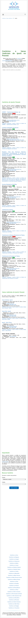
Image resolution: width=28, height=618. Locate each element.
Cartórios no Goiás (14, 571)
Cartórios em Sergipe (14, 605)
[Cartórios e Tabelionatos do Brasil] (3, 14)
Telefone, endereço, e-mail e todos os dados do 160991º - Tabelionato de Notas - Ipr (14, 124)
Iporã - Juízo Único (7, 322)
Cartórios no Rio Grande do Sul (14, 595)
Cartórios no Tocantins (14, 607)
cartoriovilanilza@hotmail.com (13, 196)
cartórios (19, 58)
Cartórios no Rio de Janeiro (14, 591)
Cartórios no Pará (14, 581)
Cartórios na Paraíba (14, 583)
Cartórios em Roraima (14, 599)
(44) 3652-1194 (12, 140)
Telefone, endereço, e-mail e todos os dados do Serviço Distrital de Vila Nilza (14, 206)
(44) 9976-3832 (20, 140)
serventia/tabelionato (7, 60)
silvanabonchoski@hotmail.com (13, 169)
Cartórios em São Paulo (14, 603)
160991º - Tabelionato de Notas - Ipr (11, 112)
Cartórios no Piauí (14, 589)
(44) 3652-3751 (12, 223)
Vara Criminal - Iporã (7, 300)
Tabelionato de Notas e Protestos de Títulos (13, 235)
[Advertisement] (14, 35)
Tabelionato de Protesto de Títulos (11, 256)
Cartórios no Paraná (14, 585)
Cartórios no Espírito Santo (14, 569)
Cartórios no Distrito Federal (14, 567)
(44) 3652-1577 (12, 121)
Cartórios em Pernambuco (14, 587)
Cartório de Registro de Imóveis (10, 127)
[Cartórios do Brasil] (14, 9)
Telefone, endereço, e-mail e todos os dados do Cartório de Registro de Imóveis (14, 148)
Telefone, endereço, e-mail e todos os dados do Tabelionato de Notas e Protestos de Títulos (14, 252)
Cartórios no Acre (14, 555)
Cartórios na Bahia (14, 563)
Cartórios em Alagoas (14, 557)
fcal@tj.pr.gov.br (10, 303)
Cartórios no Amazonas (14, 561)
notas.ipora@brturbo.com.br (13, 120)
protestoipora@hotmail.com (12, 268)
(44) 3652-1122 (12, 269)
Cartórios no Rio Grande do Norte (14, 593)
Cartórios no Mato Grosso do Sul (14, 577)
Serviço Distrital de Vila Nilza (9, 184)
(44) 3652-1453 (12, 170)
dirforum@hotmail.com (11, 326)
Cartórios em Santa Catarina (14, 601)
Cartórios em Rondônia (14, 597)
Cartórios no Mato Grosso (14, 575)
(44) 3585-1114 (12, 197)
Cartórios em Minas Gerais (14, 579)
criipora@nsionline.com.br (12, 139)
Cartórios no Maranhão (14, 573)
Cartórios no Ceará (14, 565)
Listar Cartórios (14, 487)
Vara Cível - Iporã (6, 311)
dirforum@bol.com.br (11, 315)
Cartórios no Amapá (14, 559)
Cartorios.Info (5, 461)
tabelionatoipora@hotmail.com (13, 222)
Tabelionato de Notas (7, 209)
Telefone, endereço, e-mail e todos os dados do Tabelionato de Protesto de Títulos (14, 278)
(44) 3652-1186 (12, 304)
